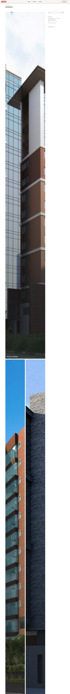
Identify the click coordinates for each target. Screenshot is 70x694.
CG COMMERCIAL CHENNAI (52, 20)
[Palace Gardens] (25, 185)
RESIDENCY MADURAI (51, 19)
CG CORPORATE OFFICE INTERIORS (54, 18)
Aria (48, 21)
